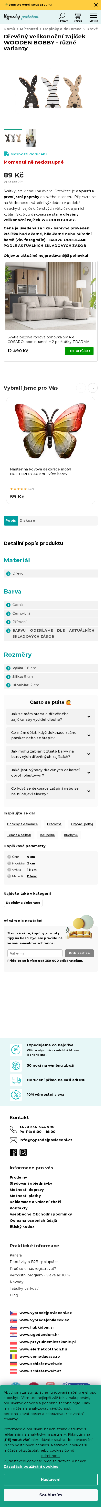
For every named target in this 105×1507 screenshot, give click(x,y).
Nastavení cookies (67, 1445)
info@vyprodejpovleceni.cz (46, 1140)
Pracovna (54, 824)
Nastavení (50, 1479)
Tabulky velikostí (24, 1288)
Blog (14, 1295)
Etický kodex (22, 1226)
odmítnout (50, 1455)
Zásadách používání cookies (31, 1466)
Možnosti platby (25, 1196)
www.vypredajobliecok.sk (44, 1320)
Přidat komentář (24, 1014)
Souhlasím (50, 1495)
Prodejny (18, 1177)
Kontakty (19, 1208)
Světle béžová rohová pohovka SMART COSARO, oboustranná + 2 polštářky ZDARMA (48, 339)
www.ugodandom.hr (39, 1334)
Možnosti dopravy (27, 1190)
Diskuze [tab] (27, 520)
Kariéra (16, 1255)
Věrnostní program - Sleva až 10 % (40, 1275)
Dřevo (32, 876)
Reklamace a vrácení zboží (35, 1202)
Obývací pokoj (82, 824)
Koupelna (47, 835)
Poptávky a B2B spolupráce (34, 1262)
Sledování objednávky (31, 1183)
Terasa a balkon (19, 835)
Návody (16, 1282)
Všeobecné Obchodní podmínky (41, 1214)
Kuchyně (71, 835)
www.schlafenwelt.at (40, 1371)
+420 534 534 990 (37, 1127)
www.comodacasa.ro (40, 1356)
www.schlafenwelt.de (41, 1364)
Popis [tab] (10, 520)
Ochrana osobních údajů (33, 1220)
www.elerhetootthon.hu (43, 1349)
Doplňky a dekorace (22, 824)
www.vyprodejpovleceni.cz (46, 1313)
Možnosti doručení (28, 154)
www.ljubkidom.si (36, 1327)
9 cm (31, 857)
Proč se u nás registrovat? (33, 1268)
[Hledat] (62, 16)
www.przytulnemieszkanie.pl (48, 1342)
